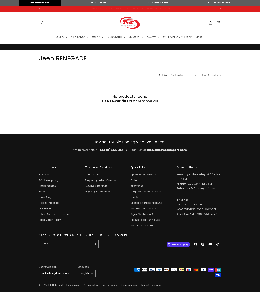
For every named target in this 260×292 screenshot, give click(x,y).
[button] (42, 22)
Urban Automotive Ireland (54, 214)
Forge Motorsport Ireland (146, 191)
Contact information (151, 285)
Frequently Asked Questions (102, 180)
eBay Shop (137, 185)
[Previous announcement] (40, 9)
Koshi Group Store (219, 2)
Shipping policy (129, 285)
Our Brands (45, 208)
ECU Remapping (48, 180)
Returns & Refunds (96, 185)
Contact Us (92, 174)
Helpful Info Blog (49, 202)
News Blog (45, 197)
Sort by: (163, 75)
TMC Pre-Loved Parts (143, 225)
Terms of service (109, 285)
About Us (44, 174)
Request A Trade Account (146, 202)
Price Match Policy (50, 219)
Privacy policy (91, 285)
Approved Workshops (143, 174)
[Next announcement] (220, 9)
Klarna (42, 191)
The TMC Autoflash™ (143, 208)
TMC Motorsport (40, 2)
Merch (134, 197)
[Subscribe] (94, 244)
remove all (148, 101)
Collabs (135, 180)
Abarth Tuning (99, 2)
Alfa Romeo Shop (158, 2)
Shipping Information (97, 191)
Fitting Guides (47, 185)
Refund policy (73, 285)
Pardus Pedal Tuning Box (145, 219)
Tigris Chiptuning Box (143, 214)
